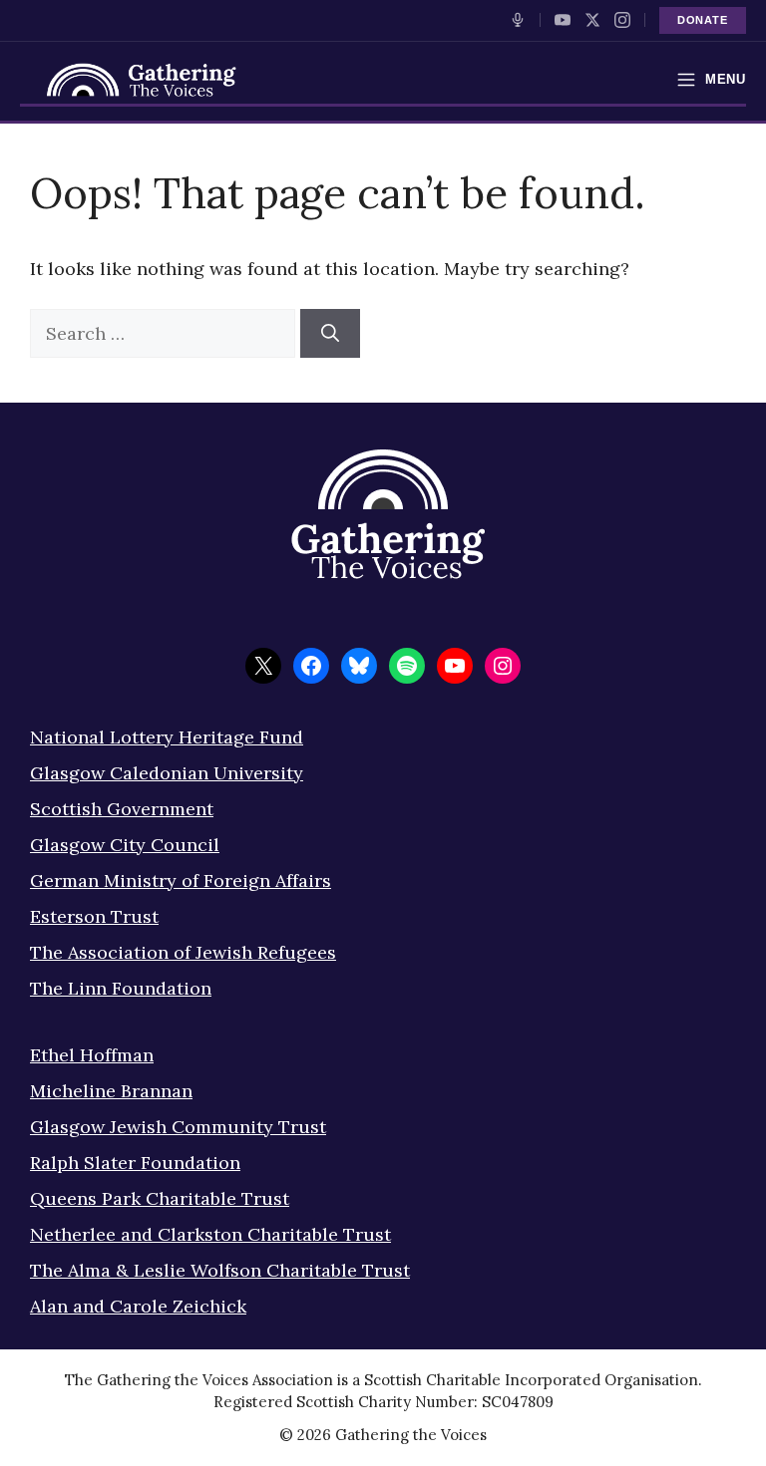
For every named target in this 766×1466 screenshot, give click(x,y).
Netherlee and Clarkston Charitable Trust (210, 1234)
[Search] (330, 333)
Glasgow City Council (124, 844)
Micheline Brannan (111, 1090)
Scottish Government (121, 808)
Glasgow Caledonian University (166, 772)
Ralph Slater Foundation (135, 1162)
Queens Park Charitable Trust (159, 1198)
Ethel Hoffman (92, 1054)
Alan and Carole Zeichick (138, 1306)
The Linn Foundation (120, 988)
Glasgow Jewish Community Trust (178, 1126)
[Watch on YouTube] (563, 20)
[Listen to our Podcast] (518, 20)
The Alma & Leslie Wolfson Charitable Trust (220, 1270)
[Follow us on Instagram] (622, 20)
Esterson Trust (94, 916)
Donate (702, 20)
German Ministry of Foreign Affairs (180, 880)
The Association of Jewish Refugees (183, 952)
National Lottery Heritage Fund (166, 737)
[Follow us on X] (592, 20)
